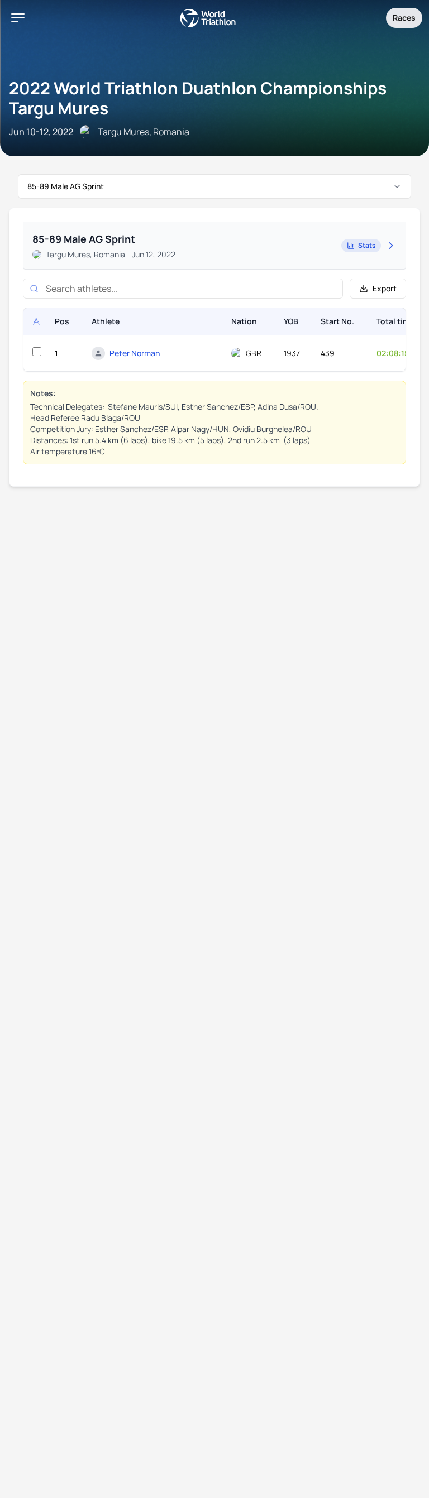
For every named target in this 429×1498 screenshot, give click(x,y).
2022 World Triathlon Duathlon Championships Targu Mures (198, 97)
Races (404, 17)
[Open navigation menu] (18, 18)
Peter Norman (134, 353)
